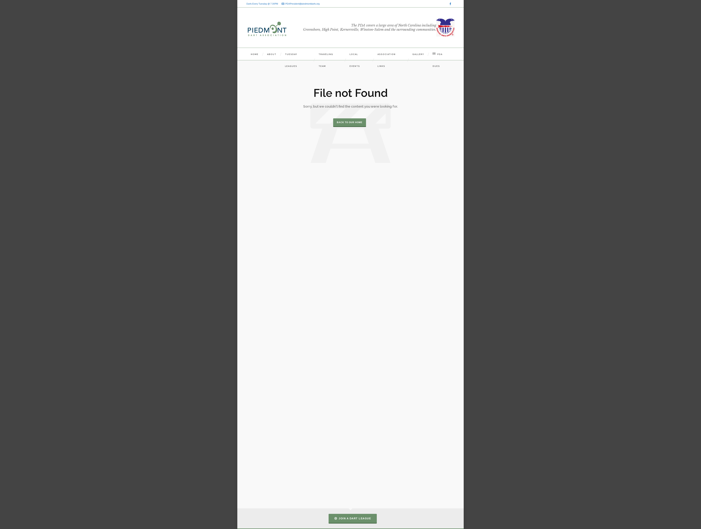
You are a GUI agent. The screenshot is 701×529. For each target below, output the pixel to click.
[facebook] (451, 4)
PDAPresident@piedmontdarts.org (302, 4)
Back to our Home (349, 122)
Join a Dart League (355, 518)
